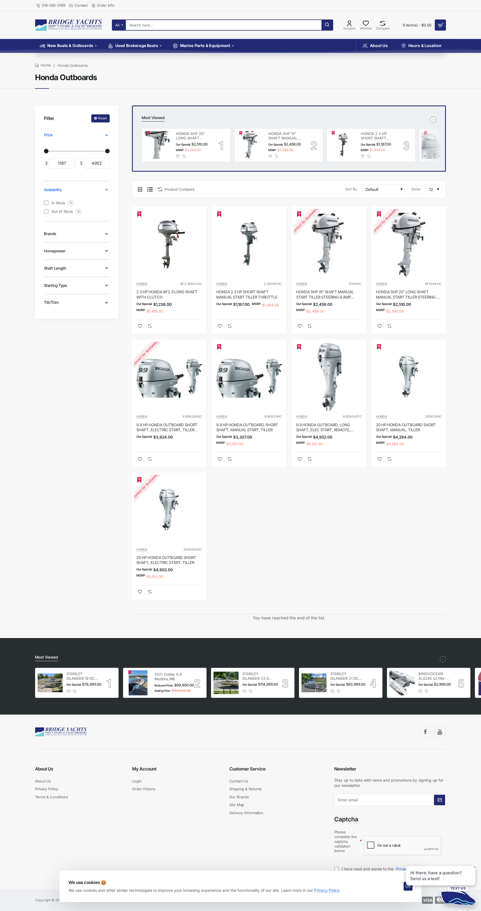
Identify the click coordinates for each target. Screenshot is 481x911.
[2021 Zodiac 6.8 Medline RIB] (138, 682)
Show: (416, 189)
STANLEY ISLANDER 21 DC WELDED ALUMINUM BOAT (346, 676)
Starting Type (55, 285)
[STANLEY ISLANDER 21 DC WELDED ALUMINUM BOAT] (314, 682)
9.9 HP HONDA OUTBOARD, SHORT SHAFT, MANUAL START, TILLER (247, 427)
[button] (178, 156)
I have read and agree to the (380, 868)
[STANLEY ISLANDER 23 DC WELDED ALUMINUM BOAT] (226, 682)
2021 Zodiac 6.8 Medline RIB (168, 676)
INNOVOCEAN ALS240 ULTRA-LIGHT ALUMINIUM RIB (432, 676)
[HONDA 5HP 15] (250, 145)
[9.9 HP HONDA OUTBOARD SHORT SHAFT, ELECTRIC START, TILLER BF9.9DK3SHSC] (169, 377)
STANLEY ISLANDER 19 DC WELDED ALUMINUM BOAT (82, 676)
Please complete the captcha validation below (345, 841)
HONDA (142, 283)
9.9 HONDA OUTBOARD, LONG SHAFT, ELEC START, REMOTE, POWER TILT (323, 427)
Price (48, 134)
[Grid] (140, 189)
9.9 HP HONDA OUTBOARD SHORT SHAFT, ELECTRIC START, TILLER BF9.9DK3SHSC (166, 427)
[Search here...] (327, 25)
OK (408, 886)
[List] (150, 189)
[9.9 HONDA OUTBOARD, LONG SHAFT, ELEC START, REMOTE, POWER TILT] (329, 377)
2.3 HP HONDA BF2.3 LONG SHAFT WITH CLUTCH (167, 294)
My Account (144, 769)
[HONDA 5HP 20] (158, 145)
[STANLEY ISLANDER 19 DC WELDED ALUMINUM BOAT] (50, 682)
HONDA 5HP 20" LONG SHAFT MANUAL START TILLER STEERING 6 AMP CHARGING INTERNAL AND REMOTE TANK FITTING (192, 136)
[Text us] (458, 895)
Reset (102, 118)
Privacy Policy (326, 890)
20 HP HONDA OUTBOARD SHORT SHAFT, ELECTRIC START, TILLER (166, 560)
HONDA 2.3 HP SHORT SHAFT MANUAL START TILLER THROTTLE (376, 136)
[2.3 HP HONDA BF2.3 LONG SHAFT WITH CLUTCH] (169, 244)
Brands (50, 233)
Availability (53, 189)
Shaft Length (55, 268)
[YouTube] (440, 732)
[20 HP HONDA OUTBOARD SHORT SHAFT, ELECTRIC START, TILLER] (169, 510)
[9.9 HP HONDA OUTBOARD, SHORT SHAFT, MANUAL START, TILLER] (435, 145)
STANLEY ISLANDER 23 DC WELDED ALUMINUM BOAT (258, 676)
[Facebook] (425, 732)
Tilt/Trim (51, 302)
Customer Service (247, 769)
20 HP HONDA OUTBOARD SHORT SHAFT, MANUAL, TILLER (406, 427)
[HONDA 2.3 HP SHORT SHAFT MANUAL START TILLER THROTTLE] (343, 145)
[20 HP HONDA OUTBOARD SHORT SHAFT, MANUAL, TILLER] (409, 377)
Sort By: (351, 189)
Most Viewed (153, 117)
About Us (44, 769)
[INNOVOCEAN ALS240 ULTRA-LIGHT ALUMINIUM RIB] (401, 682)
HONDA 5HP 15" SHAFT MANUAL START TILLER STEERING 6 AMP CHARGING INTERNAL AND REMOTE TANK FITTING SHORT (283, 136)
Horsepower (55, 250)
